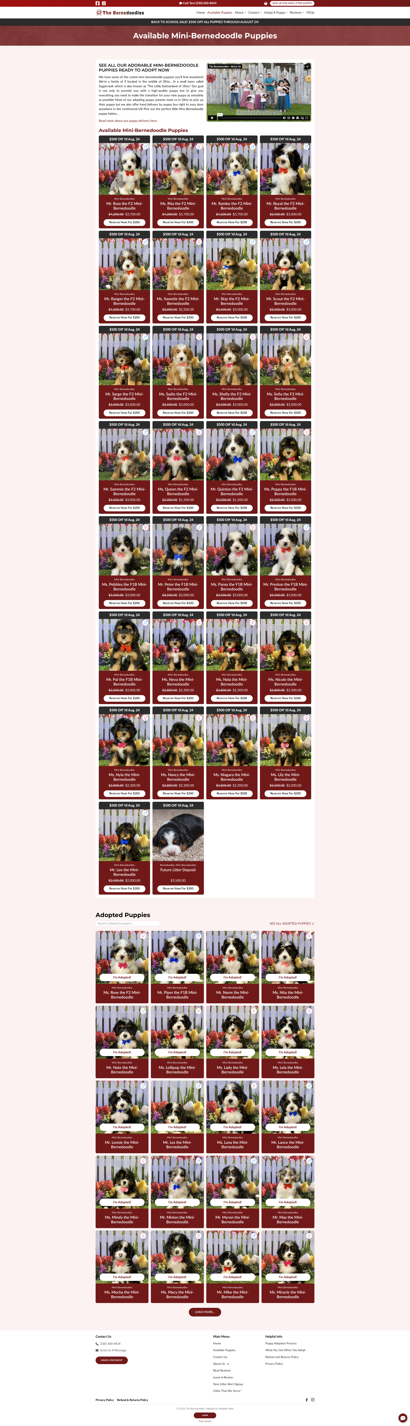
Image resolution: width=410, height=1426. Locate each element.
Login (205, 1415)
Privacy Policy (274, 1364)
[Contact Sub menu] (261, 12)
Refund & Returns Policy (132, 1400)
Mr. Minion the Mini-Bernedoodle (177, 1220)
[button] (402, 1417)
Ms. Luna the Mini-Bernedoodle (232, 1145)
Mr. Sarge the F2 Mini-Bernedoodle (124, 396)
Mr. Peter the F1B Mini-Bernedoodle (178, 587)
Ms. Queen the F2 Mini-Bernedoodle (178, 491)
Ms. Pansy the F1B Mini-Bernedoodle (232, 587)
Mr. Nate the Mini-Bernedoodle (122, 1070)
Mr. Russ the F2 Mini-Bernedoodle (124, 206)
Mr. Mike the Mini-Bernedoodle (233, 1295)
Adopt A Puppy (274, 12)
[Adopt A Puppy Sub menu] (286, 12)
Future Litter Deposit (178, 870)
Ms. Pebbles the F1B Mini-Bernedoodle (124, 587)
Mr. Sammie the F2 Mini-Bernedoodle (124, 491)
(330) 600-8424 (110, 1343)
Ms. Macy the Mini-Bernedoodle (177, 1295)
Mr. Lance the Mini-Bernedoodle (287, 1145)
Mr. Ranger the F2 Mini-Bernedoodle (124, 301)
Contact (253, 12)
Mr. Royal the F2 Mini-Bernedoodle (285, 206)
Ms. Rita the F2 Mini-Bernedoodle (178, 206)
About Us (219, 1364)
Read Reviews (222, 1370)
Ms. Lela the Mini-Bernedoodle (288, 1070)
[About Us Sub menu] (228, 1364)
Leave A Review (223, 1377)
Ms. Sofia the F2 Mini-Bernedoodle (285, 396)
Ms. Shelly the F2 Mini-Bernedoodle (231, 396)
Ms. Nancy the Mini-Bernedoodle (178, 777)
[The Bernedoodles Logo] (120, 12)
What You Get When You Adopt (285, 1350)
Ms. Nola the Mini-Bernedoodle (232, 682)
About (239, 12)
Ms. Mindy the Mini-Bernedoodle (122, 1220)
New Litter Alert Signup (228, 1384)
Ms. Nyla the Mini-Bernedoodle (124, 777)
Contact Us (220, 1357)
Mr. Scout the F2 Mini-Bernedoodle (285, 301)
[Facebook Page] (98, 3)
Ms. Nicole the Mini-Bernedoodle (285, 682)
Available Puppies (219, 12)
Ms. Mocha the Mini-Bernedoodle (122, 1295)
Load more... (205, 1312)
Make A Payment (112, 1360)
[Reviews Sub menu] (303, 12)
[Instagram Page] (104, 3)
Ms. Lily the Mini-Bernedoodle (285, 777)
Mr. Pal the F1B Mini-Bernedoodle (124, 682)
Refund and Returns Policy (282, 1357)
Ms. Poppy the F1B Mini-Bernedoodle (285, 491)
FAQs (310, 12)
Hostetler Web (225, 1409)
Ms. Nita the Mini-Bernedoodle (288, 995)
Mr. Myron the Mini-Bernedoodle (232, 1220)
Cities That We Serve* (227, 1391)
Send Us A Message (113, 1350)
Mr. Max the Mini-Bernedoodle (288, 1220)
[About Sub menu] (245, 12)
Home (201, 12)
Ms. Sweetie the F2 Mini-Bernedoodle (178, 301)
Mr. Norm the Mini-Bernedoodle (232, 995)
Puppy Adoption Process (281, 1343)
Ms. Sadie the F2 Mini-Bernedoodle (178, 396)
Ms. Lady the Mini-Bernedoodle (232, 1070)
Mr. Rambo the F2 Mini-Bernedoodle (232, 206)
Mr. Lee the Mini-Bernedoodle (124, 872)
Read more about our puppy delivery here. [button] (128, 121)
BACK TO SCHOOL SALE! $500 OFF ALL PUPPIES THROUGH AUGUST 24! (205, 22)
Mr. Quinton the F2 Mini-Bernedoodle (232, 491)
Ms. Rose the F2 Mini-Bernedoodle (122, 995)
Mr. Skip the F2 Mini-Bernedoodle (232, 301)
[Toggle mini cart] (266, 3)
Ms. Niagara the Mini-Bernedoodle (231, 777)
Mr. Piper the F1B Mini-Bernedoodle (177, 995)
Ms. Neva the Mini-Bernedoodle (178, 682)
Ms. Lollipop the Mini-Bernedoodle (177, 1070)
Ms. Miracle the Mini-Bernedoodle (288, 1295)
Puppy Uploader (205, 1421)
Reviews (296, 12)
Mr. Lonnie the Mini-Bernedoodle (122, 1145)
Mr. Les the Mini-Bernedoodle (177, 1145)
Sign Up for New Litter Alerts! (292, 3)
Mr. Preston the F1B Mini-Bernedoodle (285, 587)
